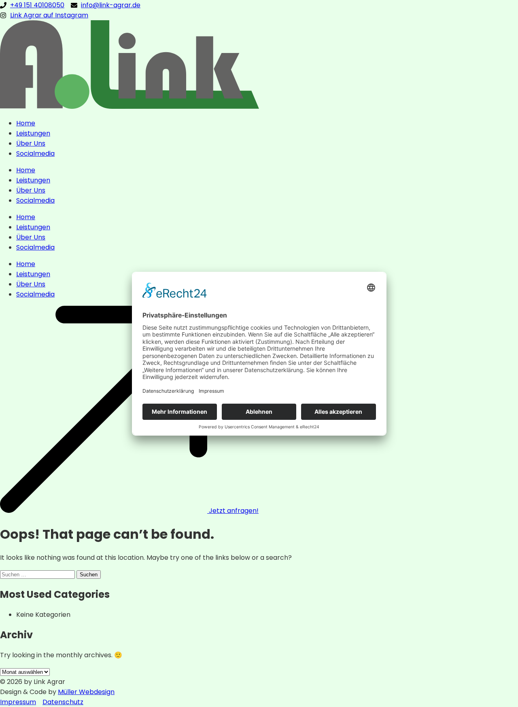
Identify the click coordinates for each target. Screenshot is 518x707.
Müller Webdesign (86, 691)
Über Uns (30, 143)
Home (25, 123)
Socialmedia (35, 153)
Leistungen (33, 133)
